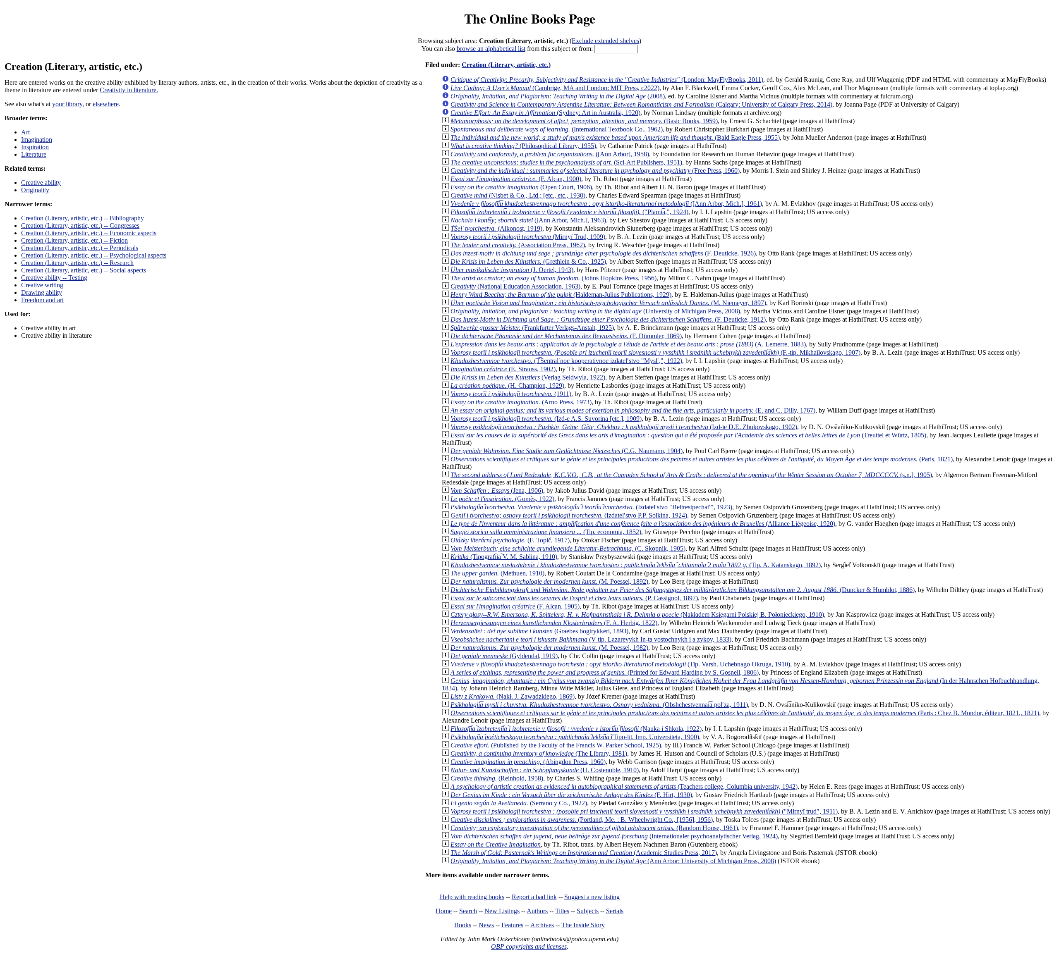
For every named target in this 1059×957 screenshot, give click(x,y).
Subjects (588, 910)
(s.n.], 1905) (691, 474)
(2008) (557, 96)
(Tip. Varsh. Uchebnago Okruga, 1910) (620, 664)
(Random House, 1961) (594, 827)
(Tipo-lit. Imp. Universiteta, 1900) (574, 736)
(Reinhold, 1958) (496, 778)
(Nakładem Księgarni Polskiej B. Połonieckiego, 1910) (637, 614)
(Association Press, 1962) (517, 244)
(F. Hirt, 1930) (571, 794)
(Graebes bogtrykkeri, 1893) (539, 631)
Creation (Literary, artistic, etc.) (506, 64)
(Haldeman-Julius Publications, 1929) (560, 294)
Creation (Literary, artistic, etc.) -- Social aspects (83, 270)
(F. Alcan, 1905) (515, 606)
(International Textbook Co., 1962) (556, 129)
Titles (562, 910)
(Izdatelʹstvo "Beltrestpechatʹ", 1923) (591, 507)
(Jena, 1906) (496, 490)
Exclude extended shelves (605, 40)
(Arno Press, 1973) (521, 402)
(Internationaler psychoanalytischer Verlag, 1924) (614, 836)
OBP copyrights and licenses (529, 946)
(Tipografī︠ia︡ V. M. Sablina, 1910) (503, 556)
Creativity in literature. (129, 89)
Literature (33, 154)
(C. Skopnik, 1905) (567, 548)
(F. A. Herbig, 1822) (553, 622)
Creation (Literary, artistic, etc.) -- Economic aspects (88, 232)
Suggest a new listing (592, 896)
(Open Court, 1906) (521, 187)
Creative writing (42, 285)
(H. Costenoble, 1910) (544, 769)
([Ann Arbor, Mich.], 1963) (528, 220)
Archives (542, 924)
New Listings (502, 910)
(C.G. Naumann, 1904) (566, 450)
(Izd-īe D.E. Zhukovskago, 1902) (623, 426)
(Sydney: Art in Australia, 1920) (545, 112)
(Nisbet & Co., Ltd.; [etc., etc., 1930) (517, 195)
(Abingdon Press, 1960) (528, 761)
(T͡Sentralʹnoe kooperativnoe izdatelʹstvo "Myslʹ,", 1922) (566, 360)
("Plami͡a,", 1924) (569, 211)
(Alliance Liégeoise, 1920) (642, 523)
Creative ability (41, 182)
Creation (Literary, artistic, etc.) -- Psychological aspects (93, 255)
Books (462, 924)
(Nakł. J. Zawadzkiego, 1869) (512, 696)
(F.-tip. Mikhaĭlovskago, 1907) (655, 352)
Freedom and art (42, 299)
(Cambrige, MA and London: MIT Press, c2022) (554, 87)
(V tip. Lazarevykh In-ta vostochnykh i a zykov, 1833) (590, 639)
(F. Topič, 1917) (510, 540)
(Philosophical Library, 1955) (523, 145)
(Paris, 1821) (701, 459)
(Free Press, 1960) (595, 170)
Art (25, 132)
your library (67, 103)
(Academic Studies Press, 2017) (583, 852)
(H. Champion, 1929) (507, 385)
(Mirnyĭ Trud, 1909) (527, 236)
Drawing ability (41, 292)
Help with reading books (472, 896)
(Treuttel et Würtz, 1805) (688, 435)
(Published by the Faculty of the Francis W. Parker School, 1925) (555, 745)
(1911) (510, 393)
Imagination (36, 139)
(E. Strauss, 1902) (503, 368)
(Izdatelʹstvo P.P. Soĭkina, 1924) (568, 515)
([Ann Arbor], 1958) (549, 154)
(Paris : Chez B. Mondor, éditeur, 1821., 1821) (744, 712)
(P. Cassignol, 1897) (574, 597)
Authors (537, 910)
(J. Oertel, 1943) (511, 269)
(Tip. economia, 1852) (545, 531)
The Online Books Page (529, 18)
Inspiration (35, 146)
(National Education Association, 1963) (515, 286)
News (486, 924)
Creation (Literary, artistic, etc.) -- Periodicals (79, 247)
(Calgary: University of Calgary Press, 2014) (641, 104)
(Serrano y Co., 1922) (518, 803)
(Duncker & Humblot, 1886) (682, 589)
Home (444, 910)
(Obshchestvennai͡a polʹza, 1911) (599, 704)
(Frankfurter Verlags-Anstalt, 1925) (532, 327)
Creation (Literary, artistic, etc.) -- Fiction (74, 240)
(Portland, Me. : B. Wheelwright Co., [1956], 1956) (581, 819)
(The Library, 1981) (538, 753)
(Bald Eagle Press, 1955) (615, 137)
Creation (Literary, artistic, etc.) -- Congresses (80, 225)
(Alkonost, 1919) (496, 228)
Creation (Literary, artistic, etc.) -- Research (77, 262)
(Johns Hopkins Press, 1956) (553, 278)
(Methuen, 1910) (497, 573)
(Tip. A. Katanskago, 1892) (635, 564)
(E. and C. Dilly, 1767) (632, 410)
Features (512, 924)
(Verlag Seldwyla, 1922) (527, 377)
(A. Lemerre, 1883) (628, 344)
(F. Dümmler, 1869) (566, 335)
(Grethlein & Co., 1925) (528, 261)
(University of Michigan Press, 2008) (595, 311)
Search (468, 910)
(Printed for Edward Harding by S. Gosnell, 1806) (604, 672)
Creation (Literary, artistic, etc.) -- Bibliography (82, 218)
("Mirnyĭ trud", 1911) (644, 811)
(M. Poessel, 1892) (549, 581)
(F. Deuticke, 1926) (603, 253)
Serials (614, 910)
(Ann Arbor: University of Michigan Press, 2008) (613, 860)
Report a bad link (534, 896)
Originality (35, 189)
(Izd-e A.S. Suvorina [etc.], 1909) (546, 418)
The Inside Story (583, 924)
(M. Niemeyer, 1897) (608, 302)
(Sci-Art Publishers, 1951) (566, 162)
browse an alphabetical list (491, 48)
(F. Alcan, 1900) (515, 178)
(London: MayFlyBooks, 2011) (606, 79)
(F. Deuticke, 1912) (608, 319)
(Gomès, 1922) (502, 498)
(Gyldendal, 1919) (504, 655)
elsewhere (106, 103)
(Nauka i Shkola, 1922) (576, 728)
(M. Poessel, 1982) (549, 647)
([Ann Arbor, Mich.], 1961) (606, 203)
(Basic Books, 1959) (584, 120)
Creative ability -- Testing (54, 277)
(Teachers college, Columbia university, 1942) (624, 786)
